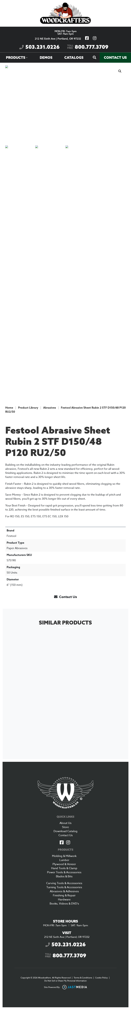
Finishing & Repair (64, 895)
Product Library (28, 408)
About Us (65, 823)
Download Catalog (65, 831)
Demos (46, 57)
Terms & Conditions (83, 977)
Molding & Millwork (64, 856)
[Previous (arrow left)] (6, 505)
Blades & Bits (64, 876)
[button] (120, 71)
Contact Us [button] (67, 596)
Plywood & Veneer (64, 864)
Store (65, 827)
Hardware (64, 900)
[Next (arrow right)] (125, 505)
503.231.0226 (42, 47)
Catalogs (73, 57)
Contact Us (115, 57)
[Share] (112, 3)
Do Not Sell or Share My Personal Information (65, 980)
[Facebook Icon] (61, 842)
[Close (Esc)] (119, 3)
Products (15, 57)
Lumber (64, 860)
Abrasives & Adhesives (64, 891)
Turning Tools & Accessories (64, 887)
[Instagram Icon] (68, 842)
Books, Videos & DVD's (64, 904)
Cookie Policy (101, 977)
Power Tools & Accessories (64, 872)
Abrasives (49, 408)
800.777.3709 (87, 47)
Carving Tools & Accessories (64, 883)
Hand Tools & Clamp (64, 868)
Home (9, 408)
